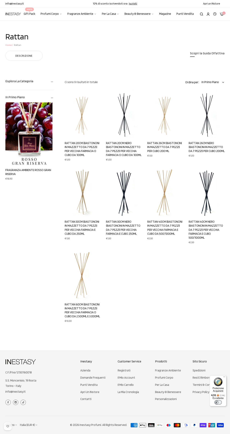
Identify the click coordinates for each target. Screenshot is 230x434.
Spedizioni (199, 370)
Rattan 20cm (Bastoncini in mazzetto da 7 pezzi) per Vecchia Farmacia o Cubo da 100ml (82, 149)
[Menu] (224, 378)
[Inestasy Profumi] (13, 14)
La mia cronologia (128, 392)
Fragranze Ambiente (168, 370)
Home (8, 45)
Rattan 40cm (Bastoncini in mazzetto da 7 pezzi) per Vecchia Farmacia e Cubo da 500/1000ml (164, 227)
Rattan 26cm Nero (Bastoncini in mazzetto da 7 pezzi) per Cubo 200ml (207, 147)
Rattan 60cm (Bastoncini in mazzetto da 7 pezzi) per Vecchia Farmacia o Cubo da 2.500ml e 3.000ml (82, 310)
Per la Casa (162, 385)
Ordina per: (192, 82)
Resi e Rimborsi (202, 377)
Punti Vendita (89, 385)
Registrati (124, 370)
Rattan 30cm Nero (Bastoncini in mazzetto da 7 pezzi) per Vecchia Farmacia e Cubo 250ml (123, 227)
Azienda (85, 370)
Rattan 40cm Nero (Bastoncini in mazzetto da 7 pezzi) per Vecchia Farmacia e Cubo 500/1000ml (206, 229)
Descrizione (24, 55)
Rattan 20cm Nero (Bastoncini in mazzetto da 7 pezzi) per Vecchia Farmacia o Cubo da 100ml (123, 149)
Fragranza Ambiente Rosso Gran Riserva (28, 172)
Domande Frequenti (92, 377)
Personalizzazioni (166, 399)
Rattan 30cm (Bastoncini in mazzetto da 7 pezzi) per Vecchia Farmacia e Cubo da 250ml (82, 227)
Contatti (85, 399)
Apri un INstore (89, 392)
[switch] (218, 402)
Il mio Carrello (126, 385)
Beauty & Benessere (168, 392)
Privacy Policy (201, 392)
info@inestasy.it (15, 391)
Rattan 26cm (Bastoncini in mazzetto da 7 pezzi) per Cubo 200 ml (164, 147)
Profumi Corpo (164, 377)
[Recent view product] (214, 13)
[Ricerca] (201, 14)
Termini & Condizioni (205, 385)
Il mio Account (126, 377)
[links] (8, 402)
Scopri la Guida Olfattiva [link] (207, 53)
